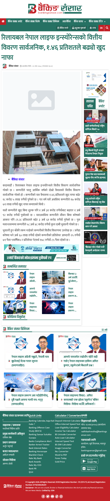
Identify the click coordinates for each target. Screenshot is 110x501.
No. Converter (61, 451)
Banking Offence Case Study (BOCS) (39, 429)
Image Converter (63, 448)
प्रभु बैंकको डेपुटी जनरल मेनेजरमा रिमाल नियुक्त (94, 152)
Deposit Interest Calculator (68, 421)
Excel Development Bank (93, 218)
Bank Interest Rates (38, 448)
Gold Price (60, 462)
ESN (52, 490)
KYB (94, 28)
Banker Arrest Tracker (39, 445)
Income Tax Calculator (65, 431)
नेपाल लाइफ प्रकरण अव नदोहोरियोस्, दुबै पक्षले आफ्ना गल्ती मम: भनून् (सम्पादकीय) (73, 292)
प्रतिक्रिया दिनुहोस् (16, 317)
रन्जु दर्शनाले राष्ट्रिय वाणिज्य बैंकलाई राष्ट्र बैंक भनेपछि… (95, 202)
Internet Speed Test (64, 441)
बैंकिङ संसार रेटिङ (96, 21)
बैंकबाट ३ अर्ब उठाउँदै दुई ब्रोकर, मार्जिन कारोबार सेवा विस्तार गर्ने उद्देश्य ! (73, 277)
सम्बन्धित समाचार (16, 266)
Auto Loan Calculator (65, 438)
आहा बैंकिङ (66, 21)
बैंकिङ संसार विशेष (32, 21)
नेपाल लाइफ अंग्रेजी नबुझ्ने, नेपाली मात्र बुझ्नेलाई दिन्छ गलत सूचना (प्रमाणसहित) (35, 277)
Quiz (31, 472)
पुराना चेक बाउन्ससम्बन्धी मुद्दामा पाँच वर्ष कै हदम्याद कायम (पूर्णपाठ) (95, 178)
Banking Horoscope (38, 451)
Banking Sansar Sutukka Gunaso (40, 436)
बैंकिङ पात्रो (64, 28)
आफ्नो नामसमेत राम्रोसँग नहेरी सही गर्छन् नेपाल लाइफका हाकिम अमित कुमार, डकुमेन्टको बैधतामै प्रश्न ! (34, 292)
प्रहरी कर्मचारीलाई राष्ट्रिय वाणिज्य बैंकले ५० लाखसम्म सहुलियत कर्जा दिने (95, 131)
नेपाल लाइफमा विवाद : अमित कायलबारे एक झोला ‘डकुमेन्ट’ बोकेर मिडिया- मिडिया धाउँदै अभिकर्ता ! (34, 307)
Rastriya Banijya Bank (92, 121)
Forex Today (61, 458)
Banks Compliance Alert (40, 441)
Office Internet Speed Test (67, 424)
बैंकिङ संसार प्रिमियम (51, 21)
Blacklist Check (36, 455)
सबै (105, 330)
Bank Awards (35, 462)
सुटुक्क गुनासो (80, 28)
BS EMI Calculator (63, 445)
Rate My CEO (35, 465)
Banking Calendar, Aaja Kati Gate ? (41, 422)
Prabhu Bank (89, 145)
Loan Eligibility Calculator (67, 428)
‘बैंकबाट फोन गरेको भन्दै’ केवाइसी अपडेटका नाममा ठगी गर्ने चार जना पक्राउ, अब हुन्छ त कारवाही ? (95, 252)
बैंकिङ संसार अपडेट (15, 21)
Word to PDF (61, 455)
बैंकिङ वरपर (78, 21)
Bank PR (32, 468)
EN (101, 28)
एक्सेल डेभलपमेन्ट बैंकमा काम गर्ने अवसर (95, 225)
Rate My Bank (35, 458)
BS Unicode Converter (65, 434)
